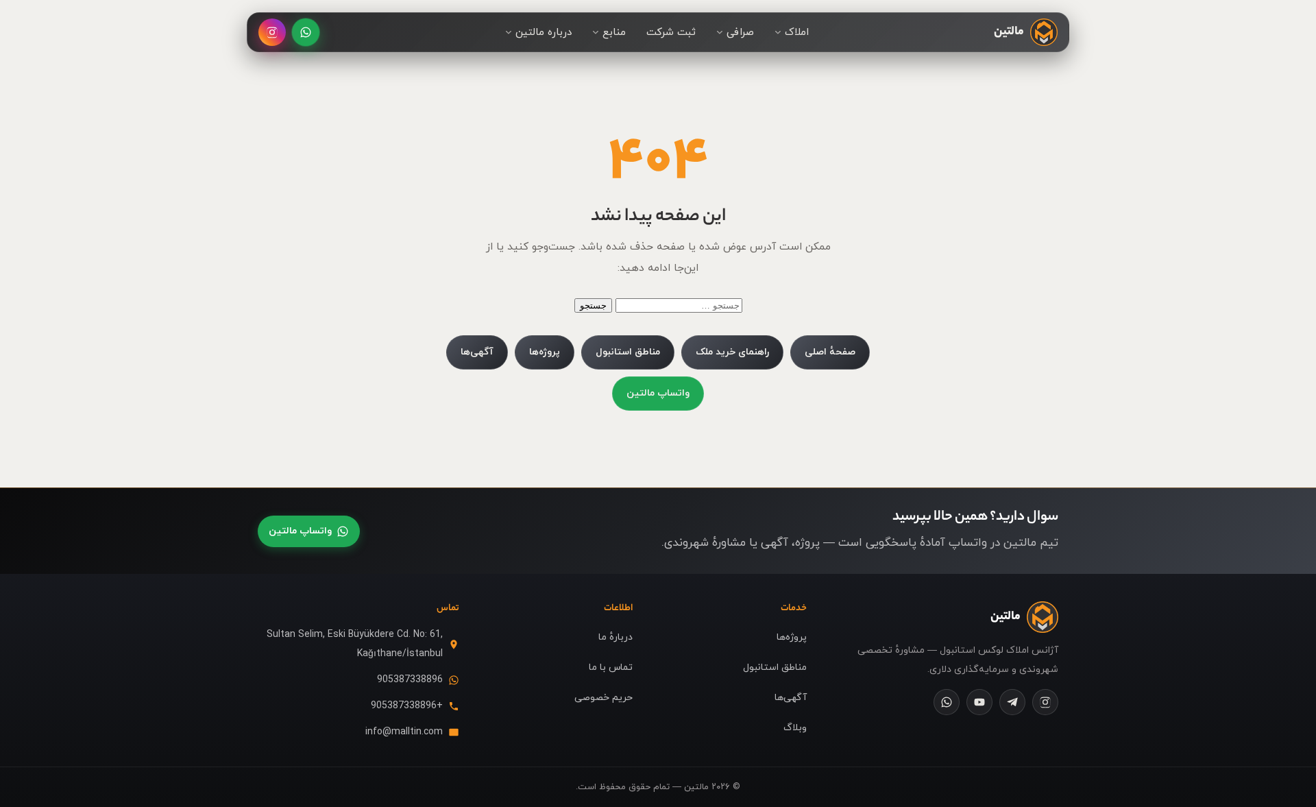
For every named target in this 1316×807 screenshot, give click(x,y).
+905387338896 (407, 705)
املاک (797, 32)
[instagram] (1045, 702)
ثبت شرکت (671, 32)
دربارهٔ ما (615, 637)
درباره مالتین (543, 32)
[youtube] (979, 702)
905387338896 (410, 679)
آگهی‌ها (477, 352)
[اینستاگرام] (272, 32)
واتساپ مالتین (658, 393)
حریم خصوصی (603, 697)
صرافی (740, 32)
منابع (614, 32)
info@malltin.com (404, 731)
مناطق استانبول (628, 352)
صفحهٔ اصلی (830, 352)
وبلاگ (795, 727)
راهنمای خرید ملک (732, 352)
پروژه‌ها (544, 352)
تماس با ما (611, 667)
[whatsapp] (947, 702)
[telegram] (1012, 702)
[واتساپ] (305, 32)
